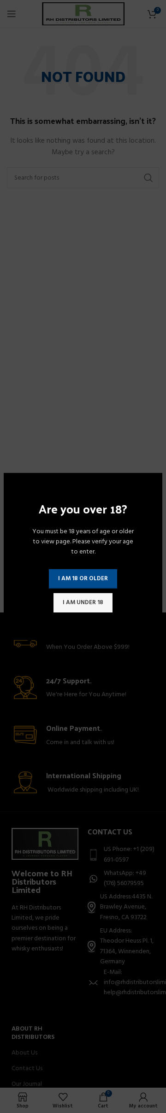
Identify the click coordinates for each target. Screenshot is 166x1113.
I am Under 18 (83, 602)
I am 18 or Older (83, 578)
